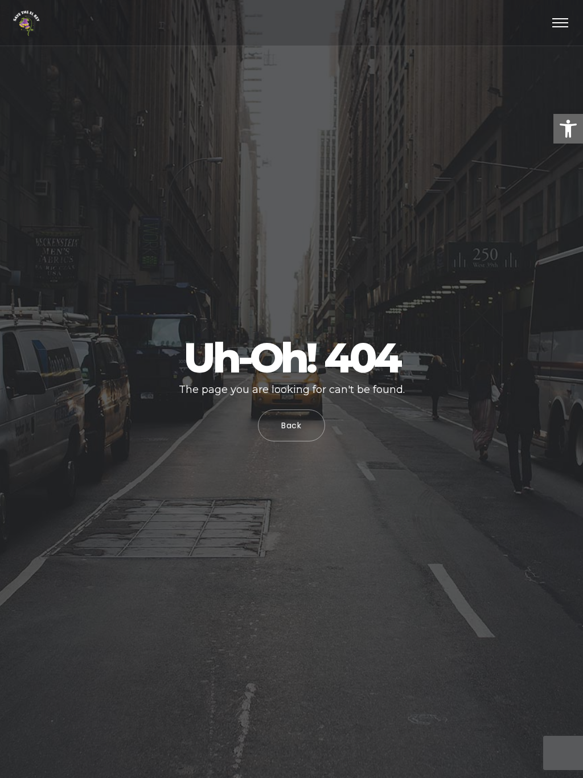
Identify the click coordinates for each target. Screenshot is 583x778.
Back (291, 425)
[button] (568, 129)
